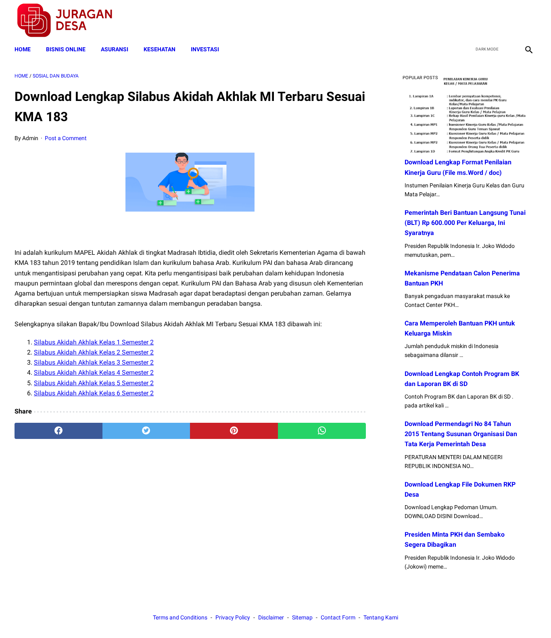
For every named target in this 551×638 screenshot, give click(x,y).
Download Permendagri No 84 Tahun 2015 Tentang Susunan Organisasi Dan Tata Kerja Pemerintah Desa (461, 434)
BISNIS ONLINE (66, 49)
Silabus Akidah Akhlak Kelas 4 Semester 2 (94, 372)
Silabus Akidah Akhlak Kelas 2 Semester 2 (94, 352)
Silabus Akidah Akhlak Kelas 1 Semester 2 (94, 342)
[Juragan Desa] (70, 20)
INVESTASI (205, 49)
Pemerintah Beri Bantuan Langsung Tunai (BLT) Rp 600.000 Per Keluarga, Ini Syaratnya (465, 223)
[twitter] (490, 20)
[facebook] (471, 20)
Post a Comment (66, 138)
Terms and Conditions (180, 617)
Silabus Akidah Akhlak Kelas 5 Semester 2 (94, 383)
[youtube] (509, 20)
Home (23, 49)
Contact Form (338, 617)
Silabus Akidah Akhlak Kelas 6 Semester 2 (94, 393)
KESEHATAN (159, 49)
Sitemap (302, 617)
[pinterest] (234, 431)
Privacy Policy (232, 617)
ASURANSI (114, 49)
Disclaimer (271, 617)
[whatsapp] (322, 431)
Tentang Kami (380, 617)
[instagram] (527, 20)
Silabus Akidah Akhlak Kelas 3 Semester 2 (94, 362)
